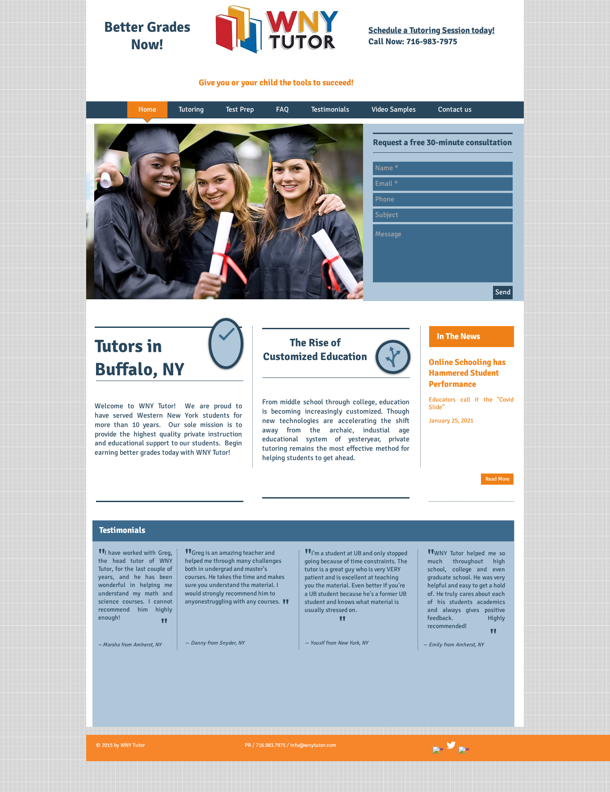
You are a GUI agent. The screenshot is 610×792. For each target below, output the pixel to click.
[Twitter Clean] (451, 745)
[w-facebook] (438, 751)
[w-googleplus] (464, 751)
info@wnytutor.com (313, 745)
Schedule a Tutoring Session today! (431, 30)
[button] (224, 211)
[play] (349, 285)
